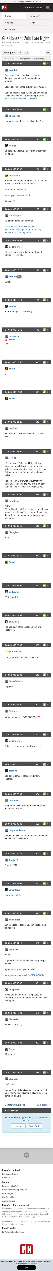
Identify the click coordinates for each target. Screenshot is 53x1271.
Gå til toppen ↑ (44, 1104)
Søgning (9, 22)
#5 (38, 209)
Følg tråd (10, 52)
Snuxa (12, 368)
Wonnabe (14, 1078)
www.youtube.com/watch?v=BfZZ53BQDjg (24, 975)
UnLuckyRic (15, 215)
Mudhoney (14, 175)
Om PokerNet (8, 1197)
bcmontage (14, 919)
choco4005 (14, 115)
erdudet (13, 69)
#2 (38, 109)
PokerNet (4, 7)
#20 (37, 644)
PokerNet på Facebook (14, 1231)
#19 (37, 674)
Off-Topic (26, 42)
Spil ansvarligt (19, 1)
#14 (37, 494)
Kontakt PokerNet (10, 1185)
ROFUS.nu (39, 1)
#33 (37, 1042)
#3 (38, 139)
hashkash (14, 336)
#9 (38, 329)
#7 (38, 270)
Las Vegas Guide (10, 1174)
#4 (38, 168)
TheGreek (14, 621)
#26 (37, 853)
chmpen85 (14, 989)
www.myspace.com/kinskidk (17, 195)
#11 (37, 391)
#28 (37, 913)
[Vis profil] (6, 69)
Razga (12, 1049)
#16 (37, 555)
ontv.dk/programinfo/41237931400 (21, 98)
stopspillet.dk (29, 1)
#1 (38, 63)
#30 (37, 942)
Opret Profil (34, 1126)
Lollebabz (14, 591)
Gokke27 (13, 860)
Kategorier (35, 15)
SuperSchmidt (16, 681)
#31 (37, 983)
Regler (33, 22)
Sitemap (6, 1177)
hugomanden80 (17, 830)
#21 (37, 704)
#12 (37, 421)
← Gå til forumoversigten (13, 1104)
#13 (37, 451)
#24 (37, 793)
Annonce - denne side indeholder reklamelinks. (25, 58)
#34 (37, 1072)
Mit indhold (10, 29)
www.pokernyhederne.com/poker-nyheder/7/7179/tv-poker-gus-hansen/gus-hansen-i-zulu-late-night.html (24, 229)
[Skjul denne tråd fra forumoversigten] (26, 52)
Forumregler (8, 1193)
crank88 (13, 428)
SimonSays (14, 889)
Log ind (18, 1126)
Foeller (12, 145)
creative (13, 770)
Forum (39, 7)
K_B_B (12, 457)
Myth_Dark (14, 532)
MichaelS (13, 949)
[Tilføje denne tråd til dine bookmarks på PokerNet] (20, 52)
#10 (37, 362)
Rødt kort (11, 339)
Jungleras (14, 501)
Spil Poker (30, 7)
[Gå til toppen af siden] (26, 1156)
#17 (37, 585)
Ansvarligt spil (8, 1200)
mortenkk (13, 800)
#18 (37, 615)
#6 (38, 240)
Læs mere (33, 1263)
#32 (37, 1012)
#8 (38, 299)
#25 (37, 823)
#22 (37, 734)
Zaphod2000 (15, 651)
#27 (37, 883)
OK (26, 1267)
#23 (37, 764)
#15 (37, 525)
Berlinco (13, 711)
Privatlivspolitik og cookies (14, 1189)
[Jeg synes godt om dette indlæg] (44, 63)
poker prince (15, 246)
